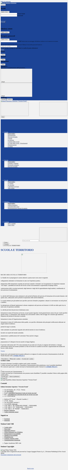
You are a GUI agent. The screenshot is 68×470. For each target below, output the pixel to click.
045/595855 (10, 391)
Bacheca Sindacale (9, 410)
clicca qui (14, 404)
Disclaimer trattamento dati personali (11, 455)
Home (6, 242)
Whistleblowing (8, 437)
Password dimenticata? (7, 19)
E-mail (19, 41)
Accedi (3, 5)
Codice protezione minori (11, 412)
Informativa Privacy (9, 430)
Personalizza (4, 359)
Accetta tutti (27, 359)
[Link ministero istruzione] (8, 3)
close (2, 117)
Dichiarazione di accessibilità (12, 433)
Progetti (6, 244)
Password (20, 15)
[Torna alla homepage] (34, 101)
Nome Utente (21, 13)
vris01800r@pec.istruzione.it (23, 394)
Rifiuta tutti (15, 359)
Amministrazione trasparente (12, 440)
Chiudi (3, 54)
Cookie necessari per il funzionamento (11, 371)
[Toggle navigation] (15, 109)
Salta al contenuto (6, 1)
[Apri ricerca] (53, 109)
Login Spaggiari (46, 44)
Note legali (7, 429)
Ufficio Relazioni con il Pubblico (13, 432)
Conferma (9, 99)
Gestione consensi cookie (11, 438)
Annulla (3, 99)
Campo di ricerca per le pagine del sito (11, 240)
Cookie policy (8, 427)
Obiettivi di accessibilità (11, 435)
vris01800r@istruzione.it (22, 393)
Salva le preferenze (14, 376)
